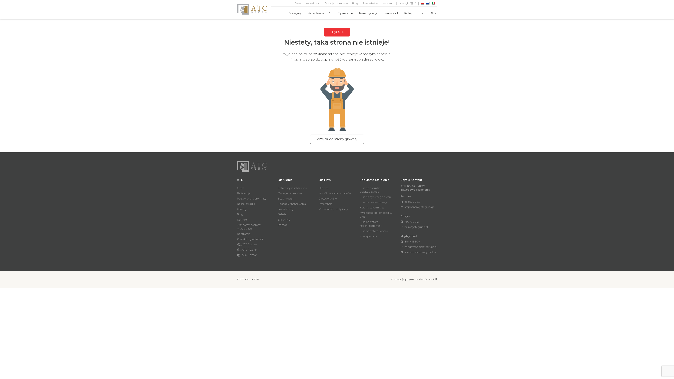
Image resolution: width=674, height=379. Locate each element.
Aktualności (313, 3)
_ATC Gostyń (248, 244)
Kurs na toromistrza (372, 207)
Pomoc (282, 225)
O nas (298, 3)
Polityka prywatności (250, 239)
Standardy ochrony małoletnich (249, 226)
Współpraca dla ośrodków (335, 193)
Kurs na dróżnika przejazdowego (370, 190)
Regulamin (243, 233)
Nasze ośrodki (246, 203)
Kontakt (387, 3)
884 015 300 (410, 241)
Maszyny (295, 13)
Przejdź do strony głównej (337, 139)
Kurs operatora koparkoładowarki (371, 223)
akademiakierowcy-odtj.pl (418, 252)
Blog (355, 3)
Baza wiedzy (370, 3)
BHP (433, 13)
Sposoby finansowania (292, 203)
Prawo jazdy (368, 13)
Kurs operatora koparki (374, 231)
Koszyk (404, 3)
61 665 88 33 (410, 201)
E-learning (284, 219)
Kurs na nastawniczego (374, 202)
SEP (421, 13)
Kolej (408, 13)
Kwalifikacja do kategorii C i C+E (376, 214)
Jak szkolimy (286, 209)
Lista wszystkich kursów (292, 188)
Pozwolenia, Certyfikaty (251, 198)
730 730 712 (410, 221)
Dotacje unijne (328, 198)
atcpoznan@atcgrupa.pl (418, 207)
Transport (390, 13)
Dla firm (324, 188)
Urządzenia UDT (320, 13)
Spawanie (345, 13)
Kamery (242, 209)
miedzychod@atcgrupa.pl (419, 246)
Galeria (282, 214)
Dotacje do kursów (336, 3)
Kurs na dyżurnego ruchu (375, 197)
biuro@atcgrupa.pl (414, 227)
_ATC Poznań (248, 249)
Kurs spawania (368, 236)
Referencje (243, 193)
